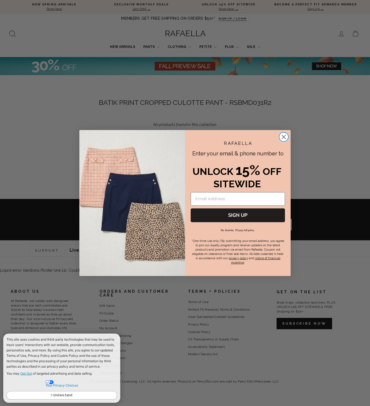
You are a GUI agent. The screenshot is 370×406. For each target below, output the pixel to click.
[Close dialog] (283, 137)
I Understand (62, 395)
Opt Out (26, 373)
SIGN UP (238, 215)
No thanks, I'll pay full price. (238, 230)
